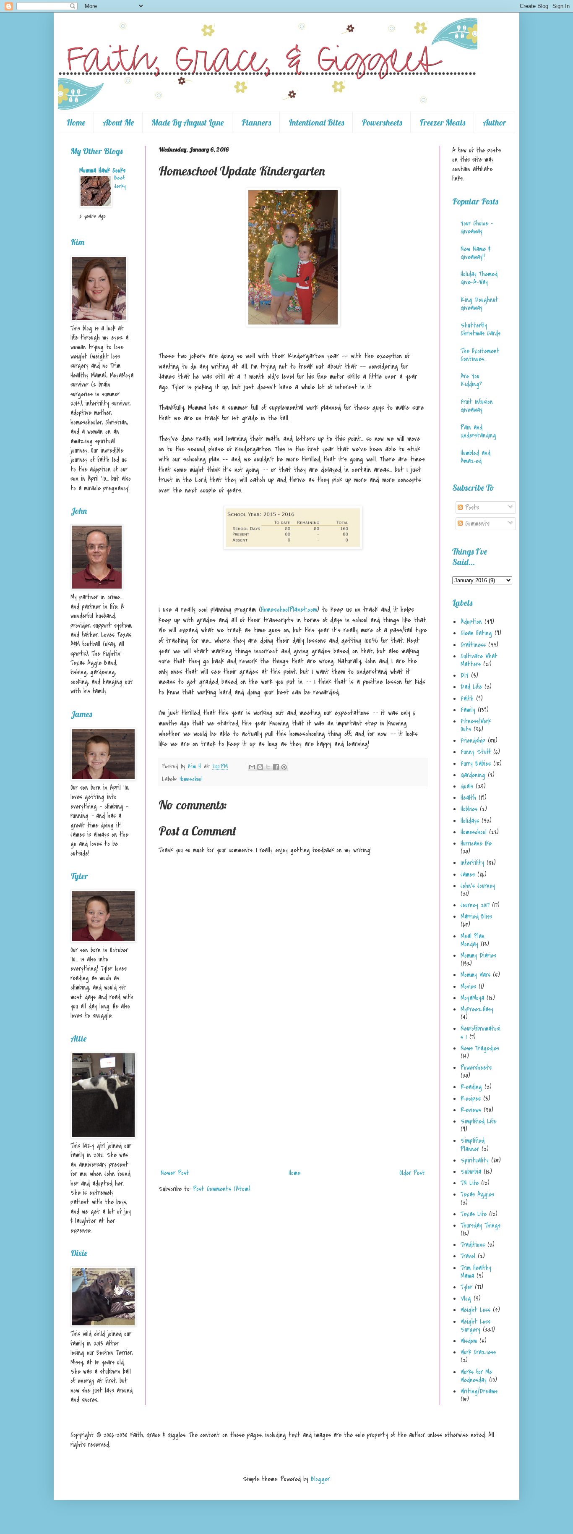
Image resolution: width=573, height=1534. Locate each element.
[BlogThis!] (260, 767)
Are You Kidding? (471, 380)
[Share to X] (268, 767)
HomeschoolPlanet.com (289, 610)
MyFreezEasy (477, 1009)
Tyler (466, 1287)
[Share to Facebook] (276, 767)
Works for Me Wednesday (476, 1376)
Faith (467, 698)
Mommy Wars (475, 974)
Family (468, 710)
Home (75, 122)
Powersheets (382, 122)
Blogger (320, 1479)
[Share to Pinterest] (284, 767)
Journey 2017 (475, 905)
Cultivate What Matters (479, 660)
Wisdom (469, 1341)
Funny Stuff (476, 752)
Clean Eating (476, 633)
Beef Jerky (119, 182)
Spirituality (475, 1160)
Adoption (471, 621)
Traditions (473, 1244)
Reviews (471, 1110)
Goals (467, 786)
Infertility (472, 862)
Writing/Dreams (479, 1391)
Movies (468, 986)
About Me (118, 122)
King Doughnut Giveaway (479, 303)
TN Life (470, 1183)
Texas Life (474, 1214)
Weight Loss (475, 1309)
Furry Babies (476, 763)
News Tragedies (480, 1048)
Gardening (473, 775)
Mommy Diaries (478, 955)
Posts (471, 507)
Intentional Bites (316, 122)
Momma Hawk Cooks (102, 170)
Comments (476, 523)
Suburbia (471, 1171)
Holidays (470, 820)
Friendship (473, 740)
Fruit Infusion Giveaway (477, 405)
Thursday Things (480, 1225)
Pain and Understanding (478, 431)
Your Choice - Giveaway (477, 227)
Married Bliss (476, 916)
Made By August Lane (187, 122)
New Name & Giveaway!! (475, 253)
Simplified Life (478, 1121)
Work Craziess (478, 1352)
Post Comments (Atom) (221, 1189)
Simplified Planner (472, 1144)
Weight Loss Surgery (475, 1325)
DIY (465, 675)
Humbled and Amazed (475, 457)
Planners (256, 122)
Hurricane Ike (476, 843)
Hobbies (469, 809)
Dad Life (471, 686)
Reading (471, 1087)
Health (468, 797)
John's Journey (478, 885)
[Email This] (252, 767)
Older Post (412, 1173)
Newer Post (175, 1173)
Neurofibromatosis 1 (480, 1032)
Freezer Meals (442, 122)
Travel (468, 1256)
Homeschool (191, 779)
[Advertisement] (293, 1102)
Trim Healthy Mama (476, 1271)
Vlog (466, 1298)
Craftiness (473, 644)
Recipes (471, 1098)
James (468, 874)
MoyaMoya (472, 998)
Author (494, 122)
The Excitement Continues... (480, 355)
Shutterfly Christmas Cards (480, 329)
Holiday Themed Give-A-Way (479, 278)
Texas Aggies (477, 1194)
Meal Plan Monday (472, 940)
